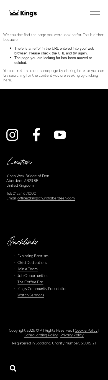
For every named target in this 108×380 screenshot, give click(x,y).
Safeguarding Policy (41, 335)
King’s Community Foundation (42, 288)
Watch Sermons (30, 295)
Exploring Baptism (32, 256)
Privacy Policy (72, 335)
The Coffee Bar (30, 282)
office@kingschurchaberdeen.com (46, 198)
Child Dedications (32, 262)
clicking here (74, 70)
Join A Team (27, 269)
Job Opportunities (32, 275)
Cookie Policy (86, 330)
